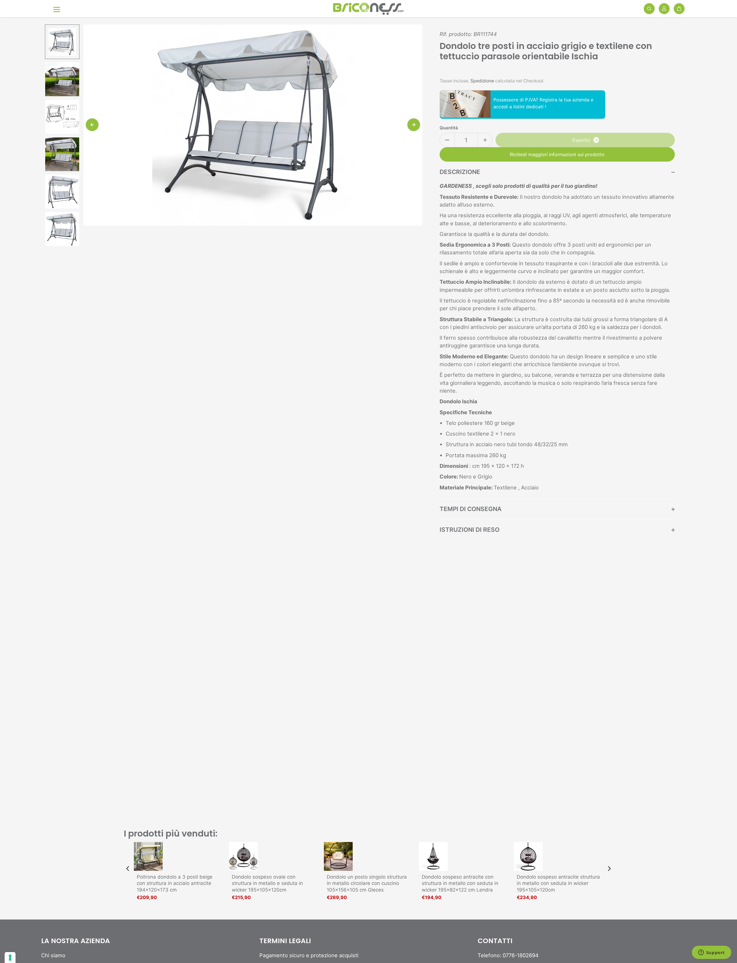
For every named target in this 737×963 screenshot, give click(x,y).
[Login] (664, 8)
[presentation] (128, 868)
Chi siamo (53, 955)
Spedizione (482, 81)
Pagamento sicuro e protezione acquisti (308, 955)
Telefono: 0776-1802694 (508, 955)
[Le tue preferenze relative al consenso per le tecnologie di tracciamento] (10, 957)
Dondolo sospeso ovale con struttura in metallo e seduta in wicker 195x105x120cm (267, 883)
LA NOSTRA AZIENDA (75, 941)
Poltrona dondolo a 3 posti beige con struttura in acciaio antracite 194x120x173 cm (174, 883)
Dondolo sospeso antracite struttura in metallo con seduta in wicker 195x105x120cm (558, 883)
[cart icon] (679, 8)
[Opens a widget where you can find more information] (711, 953)
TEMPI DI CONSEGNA (471, 508)
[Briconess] (368, 8)
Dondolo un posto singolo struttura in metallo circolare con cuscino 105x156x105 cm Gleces (367, 883)
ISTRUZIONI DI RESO (469, 529)
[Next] (413, 124)
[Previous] (92, 124)
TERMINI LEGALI (285, 941)
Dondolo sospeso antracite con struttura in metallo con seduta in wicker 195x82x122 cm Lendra (460, 883)
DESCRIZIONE (460, 171)
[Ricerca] (649, 8)
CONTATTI (495, 941)
